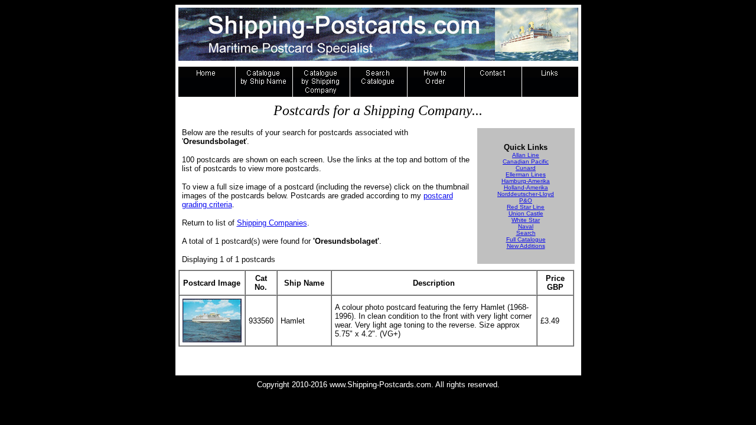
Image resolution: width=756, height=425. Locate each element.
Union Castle (526, 213)
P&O (525, 200)
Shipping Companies (272, 222)
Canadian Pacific (526, 161)
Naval (525, 226)
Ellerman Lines (526, 174)
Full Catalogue (526, 239)
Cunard (526, 168)
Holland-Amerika (526, 187)
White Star (525, 220)
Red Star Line (526, 207)
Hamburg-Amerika (525, 181)
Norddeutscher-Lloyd (525, 194)
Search (526, 233)
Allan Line (525, 155)
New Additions (526, 246)
